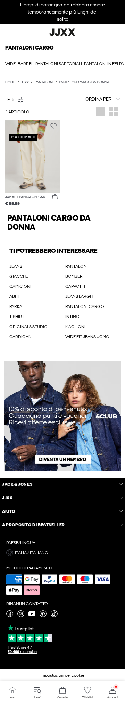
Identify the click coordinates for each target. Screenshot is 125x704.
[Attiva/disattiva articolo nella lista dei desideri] (53, 126)
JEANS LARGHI (79, 296)
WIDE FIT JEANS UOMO (87, 336)
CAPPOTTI (75, 286)
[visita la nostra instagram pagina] (20, 615)
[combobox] (92, 99)
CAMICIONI (20, 286)
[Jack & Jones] (62, 35)
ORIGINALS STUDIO (28, 326)
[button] (32, 156)
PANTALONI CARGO (84, 306)
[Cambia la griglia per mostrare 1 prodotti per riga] (100, 112)
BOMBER (74, 276)
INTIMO (72, 316)
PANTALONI (76, 266)
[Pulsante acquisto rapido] (55, 197)
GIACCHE (18, 276)
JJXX (25, 82)
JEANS (15, 266)
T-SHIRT (16, 316)
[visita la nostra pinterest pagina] (43, 615)
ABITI (14, 296)
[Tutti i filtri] (32, 99)
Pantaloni (44, 82)
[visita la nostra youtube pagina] (31, 615)
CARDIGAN (20, 336)
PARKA (15, 306)
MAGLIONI (75, 326)
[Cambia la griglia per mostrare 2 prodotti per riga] (113, 112)
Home (10, 82)
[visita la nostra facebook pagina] (9, 615)
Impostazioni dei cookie (62, 675)
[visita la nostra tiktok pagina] (54, 615)
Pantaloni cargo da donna (84, 82)
